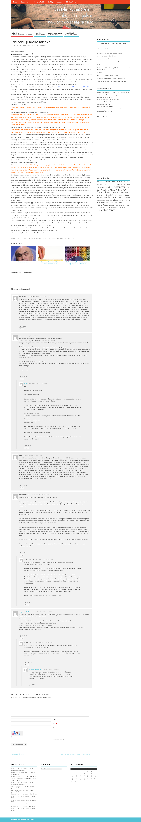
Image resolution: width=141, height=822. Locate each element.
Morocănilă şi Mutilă (103, 59)
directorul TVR (29, 238)
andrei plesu (15, 238)
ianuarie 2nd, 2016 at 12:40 (38, 383)
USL (99, 210)
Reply (21, 328)
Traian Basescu (111, 207)
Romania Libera (110, 205)
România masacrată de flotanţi (106, 99)
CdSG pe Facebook (55, 2)
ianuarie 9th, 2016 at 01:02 (50, 669)
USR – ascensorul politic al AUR (106, 56)
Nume (55, 719)
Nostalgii (99, 73)
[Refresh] (12, 737)
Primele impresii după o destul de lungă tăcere (111, 92)
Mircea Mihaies (118, 200)
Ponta (99, 205)
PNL (123, 202)
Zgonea (73, 238)
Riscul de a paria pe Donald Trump (107, 76)
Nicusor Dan (110, 203)
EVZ (35, 238)
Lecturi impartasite (55, 33)
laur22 (26, 383)
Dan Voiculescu (103, 190)
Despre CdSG (39, 2)
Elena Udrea (103, 192)
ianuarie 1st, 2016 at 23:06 (30, 336)
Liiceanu (124, 197)
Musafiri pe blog (71, 33)
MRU (105, 203)
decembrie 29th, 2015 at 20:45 (45, 559)
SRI (101, 207)
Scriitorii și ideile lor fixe (18, 754)
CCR (107, 187)
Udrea (125, 208)
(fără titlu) (100, 65)
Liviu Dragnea (48, 238)
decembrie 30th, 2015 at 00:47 (45, 642)
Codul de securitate (59, 740)
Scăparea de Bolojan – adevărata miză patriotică (111, 81)
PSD (53, 238)
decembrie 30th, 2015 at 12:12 (33, 455)
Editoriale (22, 33)
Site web (55, 728)
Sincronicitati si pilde (103, 97)
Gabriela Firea (40, 238)
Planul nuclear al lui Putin (104, 106)
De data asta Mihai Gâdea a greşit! (107, 95)
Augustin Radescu (25, 612)
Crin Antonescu (117, 186)
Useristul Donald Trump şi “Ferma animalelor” (111, 78)
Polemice (40, 33)
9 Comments (42, 46)
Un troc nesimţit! (23, 262)
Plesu (120, 203)
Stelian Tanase (59, 238)
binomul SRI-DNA (122, 184)
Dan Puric (22, 238)
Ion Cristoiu (107, 195)
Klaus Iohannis (118, 195)
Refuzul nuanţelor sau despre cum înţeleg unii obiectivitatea (77, 263)
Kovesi (106, 197)
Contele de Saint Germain (19, 46)
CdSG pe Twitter (72, 2)
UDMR (121, 208)
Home (15, 2)
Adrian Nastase (109, 182)
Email (55, 724)
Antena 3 (100, 184)
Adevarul (100, 182)
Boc (98, 187)
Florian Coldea (118, 192)
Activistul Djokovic (102, 104)
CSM (127, 187)
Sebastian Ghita (119, 205)
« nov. (72, 781)
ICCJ (102, 195)
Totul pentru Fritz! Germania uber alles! (108, 62)
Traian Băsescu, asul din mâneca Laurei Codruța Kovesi (75, 754)
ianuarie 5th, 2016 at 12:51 (42, 296)
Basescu (109, 184)
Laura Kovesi (114, 197)
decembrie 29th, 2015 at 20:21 (40, 495)
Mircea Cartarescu (107, 200)
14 (72, 777)
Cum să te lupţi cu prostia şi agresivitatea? (109, 53)
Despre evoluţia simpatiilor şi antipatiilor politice (50, 263)
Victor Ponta (66, 238)
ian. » (76, 781)
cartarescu (103, 187)
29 (76, 780)
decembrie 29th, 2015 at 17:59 (42, 612)
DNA (123, 189)
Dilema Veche (115, 190)
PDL (116, 202)
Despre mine (25, 2)
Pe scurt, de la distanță (104, 102)
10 (84, 775)
